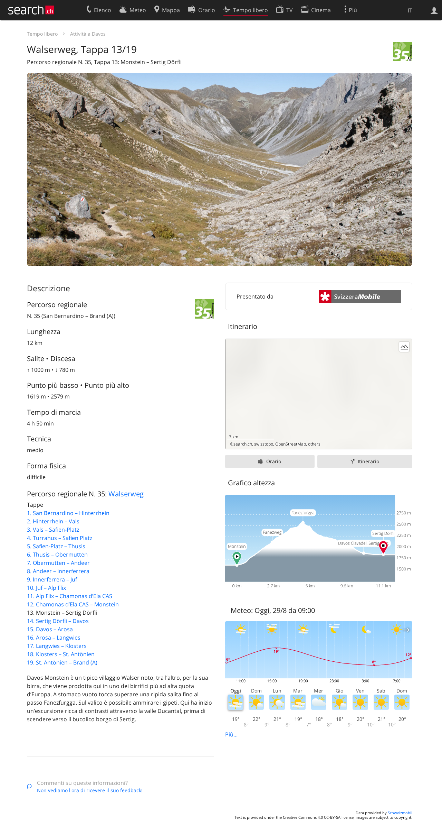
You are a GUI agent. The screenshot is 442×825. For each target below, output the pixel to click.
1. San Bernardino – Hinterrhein (68, 513)
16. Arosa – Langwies (53, 637)
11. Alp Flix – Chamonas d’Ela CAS (69, 596)
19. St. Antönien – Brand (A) (62, 662)
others (314, 444)
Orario (273, 461)
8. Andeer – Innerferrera (58, 571)
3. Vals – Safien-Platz (53, 529)
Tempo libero (42, 33)
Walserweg (126, 493)
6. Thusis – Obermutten (57, 554)
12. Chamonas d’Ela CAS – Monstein (73, 604)
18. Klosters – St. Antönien (61, 654)
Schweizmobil (400, 812)
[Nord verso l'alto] (404, 441)
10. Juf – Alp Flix (46, 588)
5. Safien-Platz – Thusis (56, 546)
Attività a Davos (88, 33)
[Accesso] (434, 10)
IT (410, 10)
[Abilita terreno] (404, 347)
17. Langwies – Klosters (57, 646)
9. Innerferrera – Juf (52, 579)
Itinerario (368, 461)
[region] (318, 394)
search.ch (242, 444)
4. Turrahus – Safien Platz (59, 538)
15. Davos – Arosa (50, 629)
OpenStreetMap (290, 444)
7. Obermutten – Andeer (58, 563)
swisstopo (263, 444)
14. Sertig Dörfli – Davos (58, 621)
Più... (231, 734)
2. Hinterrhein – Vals (53, 521)
